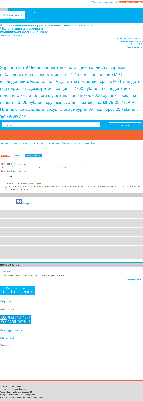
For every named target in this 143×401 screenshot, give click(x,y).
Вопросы (55, 143)
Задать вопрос (33, 156)
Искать (125, 125)
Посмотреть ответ (133, 280)
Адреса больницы (135, 47)
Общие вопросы (81, 143)
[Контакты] (71, 56)
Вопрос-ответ (42, 143)
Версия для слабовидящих (130, 2)
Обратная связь (26, 143)
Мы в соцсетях (10, 21)
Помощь (18, 156)
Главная (13, 143)
